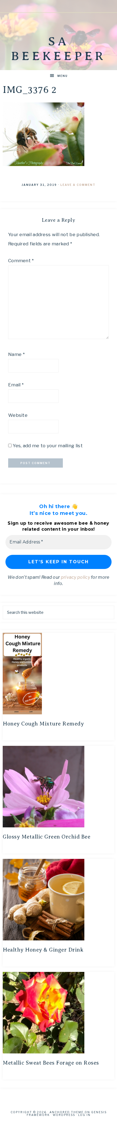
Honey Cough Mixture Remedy (43, 724)
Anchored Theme (67, 1112)
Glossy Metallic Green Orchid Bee (46, 837)
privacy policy (75, 577)
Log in (84, 1114)
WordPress (64, 1114)
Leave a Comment (78, 184)
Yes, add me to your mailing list (47, 445)
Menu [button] (62, 75)
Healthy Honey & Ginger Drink (43, 950)
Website (17, 415)
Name (16, 354)
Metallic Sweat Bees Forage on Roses (51, 1063)
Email (16, 384)
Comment (21, 260)
